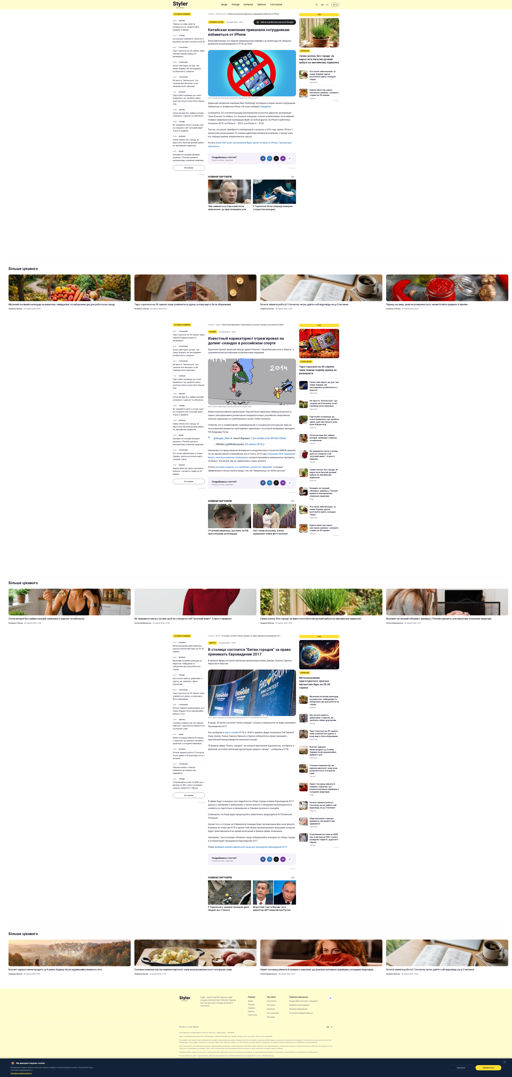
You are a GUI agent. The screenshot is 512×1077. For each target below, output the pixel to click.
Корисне (248, 4)
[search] (316, 4)
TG (270, 158)
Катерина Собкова (141, 309)
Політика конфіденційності (301, 1013)
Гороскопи (276, 4)
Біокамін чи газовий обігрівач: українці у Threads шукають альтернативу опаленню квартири (188, 157)
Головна (211, 14)
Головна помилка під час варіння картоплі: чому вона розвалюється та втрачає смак (189, 726)
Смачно (261, 4)
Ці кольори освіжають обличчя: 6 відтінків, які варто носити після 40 (189, 40)
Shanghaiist (265, 106)
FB (263, 158)
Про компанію (273, 1013)
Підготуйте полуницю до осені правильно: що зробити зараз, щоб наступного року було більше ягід (188, 99)
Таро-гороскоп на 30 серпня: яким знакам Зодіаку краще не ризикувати (188, 54)
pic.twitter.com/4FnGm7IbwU (269, 438)
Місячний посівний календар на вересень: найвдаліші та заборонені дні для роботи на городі (62, 304)
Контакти (271, 1005)
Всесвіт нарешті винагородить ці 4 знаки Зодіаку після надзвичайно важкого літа (188, 711)
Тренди (235, 4)
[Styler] (180, 4)
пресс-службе (232, 732)
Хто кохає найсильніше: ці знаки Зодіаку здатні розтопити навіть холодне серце (323, 75)
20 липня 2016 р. (255, 444)
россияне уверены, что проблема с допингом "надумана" (244, 467)
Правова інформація (298, 1009)
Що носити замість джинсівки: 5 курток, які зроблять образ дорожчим (188, 681)
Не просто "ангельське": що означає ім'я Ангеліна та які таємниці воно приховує (185, 83)
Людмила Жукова (15, 309)
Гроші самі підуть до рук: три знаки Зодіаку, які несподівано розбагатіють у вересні (187, 68)
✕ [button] (504, 1062)
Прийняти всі (488, 1068)
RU (327, 5)
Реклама (271, 1017)
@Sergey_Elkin (221, 438)
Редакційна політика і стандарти (303, 1001)
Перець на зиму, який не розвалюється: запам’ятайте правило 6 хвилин (186, 27)
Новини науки (221, 14)
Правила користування (299, 1005)
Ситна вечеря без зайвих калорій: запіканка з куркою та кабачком (188, 114)
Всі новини (188, 168)
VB (283, 158)
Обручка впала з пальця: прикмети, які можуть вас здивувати (184, 770)
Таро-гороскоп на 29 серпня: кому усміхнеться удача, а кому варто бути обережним (182, 304)
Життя (218, 636)
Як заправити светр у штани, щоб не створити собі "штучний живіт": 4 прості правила (188, 128)
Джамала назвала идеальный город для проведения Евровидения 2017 (251, 847)
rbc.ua (335, 5)
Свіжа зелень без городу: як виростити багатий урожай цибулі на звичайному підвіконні (188, 143)
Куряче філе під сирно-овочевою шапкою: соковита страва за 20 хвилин (324, 92)
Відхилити (461, 1068)
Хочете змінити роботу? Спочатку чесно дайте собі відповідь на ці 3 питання (304, 304)
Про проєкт (272, 1001)
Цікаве (218, 325)
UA (322, 5)
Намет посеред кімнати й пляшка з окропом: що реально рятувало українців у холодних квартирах (188, 741)
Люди (224, 4)
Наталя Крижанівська (142, 623)
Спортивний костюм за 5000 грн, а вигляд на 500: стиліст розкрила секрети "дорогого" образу (188, 785)
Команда (271, 1009)
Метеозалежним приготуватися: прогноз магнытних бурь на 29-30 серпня (188, 649)
